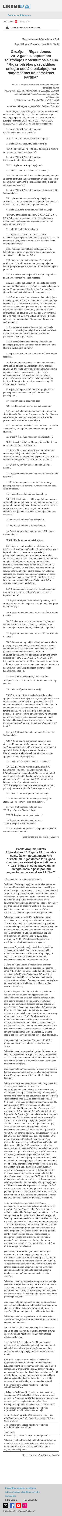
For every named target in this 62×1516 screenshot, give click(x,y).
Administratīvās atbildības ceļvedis (22, 1492)
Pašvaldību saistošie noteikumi (20, 1488)
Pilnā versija (11, 1500)
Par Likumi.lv (30, 1500)
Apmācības (10, 1496)
